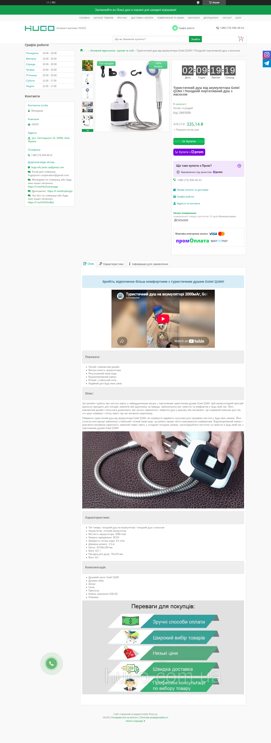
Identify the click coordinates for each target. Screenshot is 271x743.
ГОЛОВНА (84, 18)
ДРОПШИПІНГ (211, 18)
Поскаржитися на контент (124, 717)
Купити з (184, 152)
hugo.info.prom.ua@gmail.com (47, 167)
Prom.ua (153, 714)
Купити (191, 141)
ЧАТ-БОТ (227, 18)
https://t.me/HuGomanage (43, 186)
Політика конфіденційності (154, 717)
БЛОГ (239, 18)
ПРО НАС (122, 18)
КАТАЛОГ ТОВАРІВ (103, 18)
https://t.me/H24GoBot (41, 202)
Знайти (195, 39)
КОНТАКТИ (194, 18)
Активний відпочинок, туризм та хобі (112, 50)
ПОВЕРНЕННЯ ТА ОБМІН (170, 18)
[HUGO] (39, 28)
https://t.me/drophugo (59, 191)
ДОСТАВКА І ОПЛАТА (142, 18)
